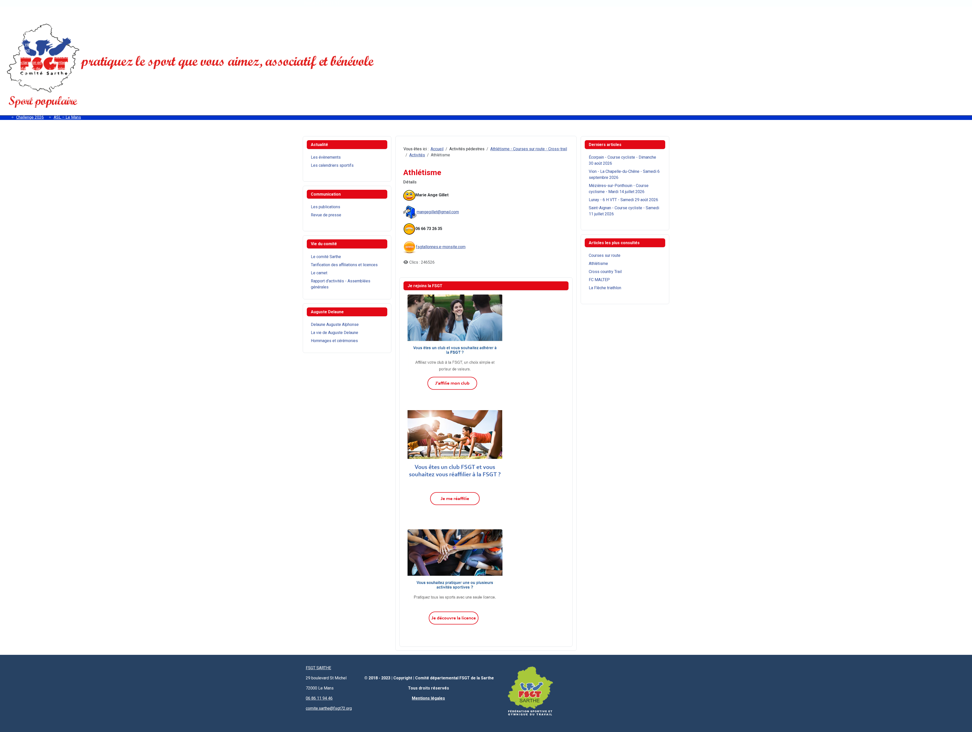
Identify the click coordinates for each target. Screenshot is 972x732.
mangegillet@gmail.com (438, 212)
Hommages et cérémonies (334, 340)
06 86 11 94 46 (319, 698)
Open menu (10, 8)
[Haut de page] (963, 722)
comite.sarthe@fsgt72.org (329, 708)
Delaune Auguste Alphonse (335, 324)
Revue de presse (326, 215)
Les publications (325, 206)
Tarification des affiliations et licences (344, 264)
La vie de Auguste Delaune (334, 332)
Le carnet (319, 272)
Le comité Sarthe (326, 256)
